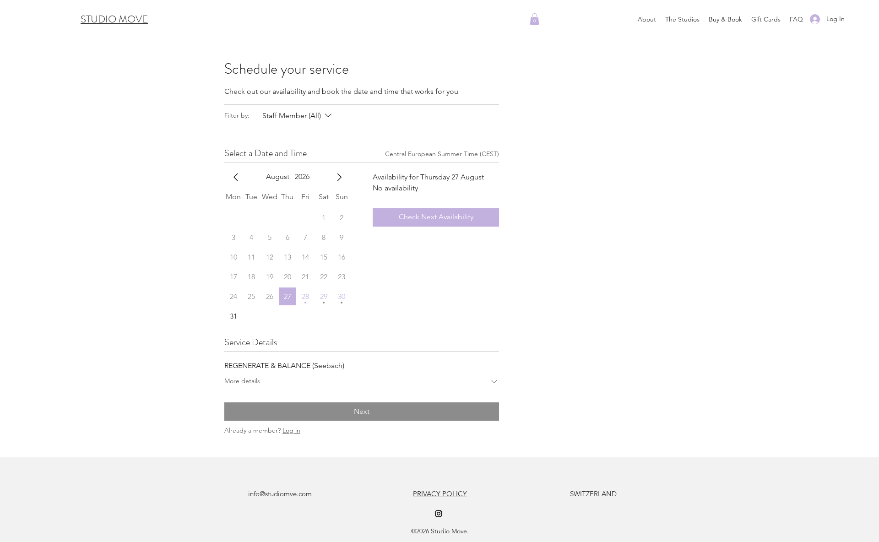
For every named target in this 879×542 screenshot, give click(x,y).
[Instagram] (438, 513)
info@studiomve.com (280, 493)
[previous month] (235, 177)
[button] (682, 19)
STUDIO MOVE (114, 19)
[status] (442, 154)
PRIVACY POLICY (440, 493)
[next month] (339, 177)
